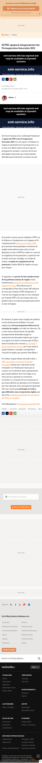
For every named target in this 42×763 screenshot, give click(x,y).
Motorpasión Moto (28, 710)
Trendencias (6, 722)
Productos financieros (29, 630)
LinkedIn (29, 604)
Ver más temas (9, 650)
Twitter (7, 79)
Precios (14, 35)
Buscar (39, 658)
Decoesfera (6, 725)
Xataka (4, 678)
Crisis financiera (27, 639)
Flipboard (10, 79)
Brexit (4, 635)
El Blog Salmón (26, 722)
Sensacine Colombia (28, 745)
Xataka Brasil (6, 742)
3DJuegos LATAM (28, 739)
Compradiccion (7, 728)
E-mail (14, 79)
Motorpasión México (28, 748)
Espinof (24, 696)
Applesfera (6, 684)
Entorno (24, 622)
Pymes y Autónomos (28, 725)
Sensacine (25, 693)
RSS (20, 604)
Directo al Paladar (8, 707)
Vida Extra (25, 681)
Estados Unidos (27, 635)
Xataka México (7, 739)
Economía (13, 409)
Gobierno (33, 409)
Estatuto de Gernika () (26, 243)
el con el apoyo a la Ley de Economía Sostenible (19, 362)
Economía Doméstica (9, 630)
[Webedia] (8, 668)
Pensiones (5, 643)
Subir (34, 667)
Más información (33, 761)
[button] (12, 97)
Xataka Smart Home (9, 688)
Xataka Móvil (6, 681)
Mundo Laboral (27, 626)
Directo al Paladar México (10, 748)
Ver (22, 507)
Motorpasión (26, 707)
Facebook (3, 79)
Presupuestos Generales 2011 (29, 404)
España (23, 409)
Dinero (6, 35)
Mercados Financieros (10, 626)
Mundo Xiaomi (7, 691)
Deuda (24, 643)
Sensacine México (28, 742)
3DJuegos (25, 678)
